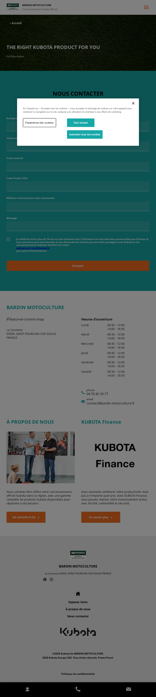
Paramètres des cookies (39, 122)
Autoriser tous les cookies (84, 134)
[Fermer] (133, 103)
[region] (78, 122)
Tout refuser (81, 122)
